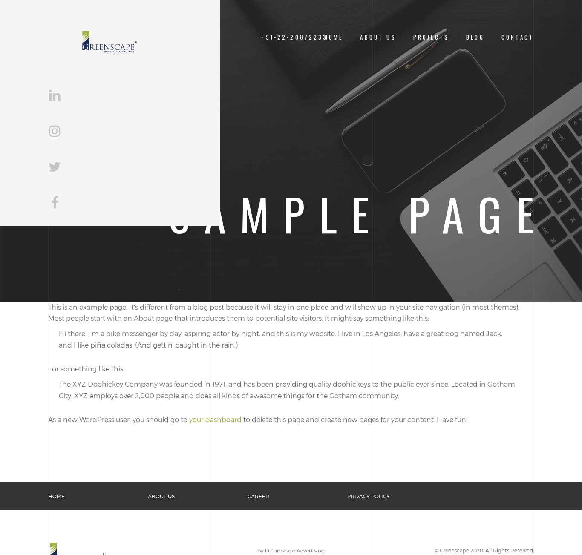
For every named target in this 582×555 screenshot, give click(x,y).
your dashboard (215, 419)
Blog (475, 37)
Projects (431, 37)
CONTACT (517, 37)
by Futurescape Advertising (291, 550)
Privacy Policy (368, 496)
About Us (378, 37)
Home (333, 37)
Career (258, 496)
